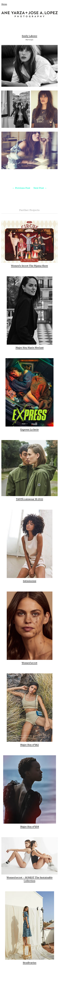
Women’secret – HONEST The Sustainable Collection (30, 879)
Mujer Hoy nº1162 (29, 744)
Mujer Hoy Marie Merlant (30, 347)
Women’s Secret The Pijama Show (29, 265)
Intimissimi (29, 581)
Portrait (29, 40)
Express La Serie (29, 429)
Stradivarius (29, 962)
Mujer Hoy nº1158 (29, 826)
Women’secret (29, 663)
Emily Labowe (29, 36)
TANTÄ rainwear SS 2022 (29, 499)
